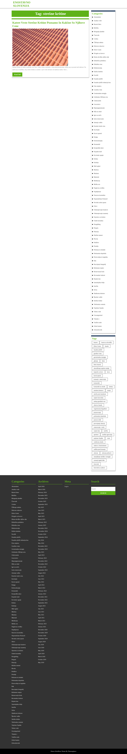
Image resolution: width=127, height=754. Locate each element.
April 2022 (41, 585)
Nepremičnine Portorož (100, 199)
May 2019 (41, 662)
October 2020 (42, 635)
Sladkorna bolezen (99, 293)
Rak (95, 260)
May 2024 (41, 543)
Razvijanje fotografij (100, 264)
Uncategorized (98, 315)
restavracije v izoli (99, 427)
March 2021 (41, 620)
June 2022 (41, 579)
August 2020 (42, 641)
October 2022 (42, 567)
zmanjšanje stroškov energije (102, 456)
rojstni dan (97, 431)
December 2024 (42, 528)
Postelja (96, 246)
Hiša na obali (98, 111)
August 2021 (42, 606)
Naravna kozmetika (99, 195)
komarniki (97, 383)
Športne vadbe (98, 297)
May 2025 (41, 513)
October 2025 (42, 501)
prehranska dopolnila (100, 416)
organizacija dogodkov (100, 409)
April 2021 (41, 617)
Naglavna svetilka (99, 188)
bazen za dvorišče (106, 342)
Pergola (96, 228)
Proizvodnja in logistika (101, 257)
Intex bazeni (97, 364)
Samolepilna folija (99, 282)
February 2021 (42, 623)
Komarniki (97, 144)
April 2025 (41, 516)
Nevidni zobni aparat (100, 202)
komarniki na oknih (99, 386)
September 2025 (43, 504)
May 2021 (41, 615)
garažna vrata (98, 353)
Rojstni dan (97, 279)
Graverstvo (97, 104)
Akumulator (97, 17)
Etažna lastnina (98, 71)
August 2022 (42, 573)
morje (109, 390)
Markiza (96, 170)
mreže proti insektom (100, 394)
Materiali (96, 177)
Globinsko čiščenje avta (101, 97)
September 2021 (43, 603)
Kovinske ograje (98, 155)
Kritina (96, 159)
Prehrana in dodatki (99, 250)
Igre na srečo (97, 115)
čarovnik (96, 464)
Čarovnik (96, 35)
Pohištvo (96, 242)
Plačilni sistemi (98, 235)
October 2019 (42, 659)
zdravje (96, 453)
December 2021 (42, 597)
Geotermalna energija (100, 93)
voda (108, 438)
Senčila (96, 286)
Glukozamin (97, 100)
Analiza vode (98, 20)
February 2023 (42, 558)
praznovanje (97, 412)
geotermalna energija (100, 357)
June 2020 (41, 647)
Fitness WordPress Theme (58, 751)
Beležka (96, 28)
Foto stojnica (97, 86)
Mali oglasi (97, 166)
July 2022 (41, 576)
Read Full (18, 75)
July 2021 (41, 609)
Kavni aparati (98, 133)
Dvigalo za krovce (99, 53)
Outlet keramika (98, 220)
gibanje (96, 361)
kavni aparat (97, 375)
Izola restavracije (99, 119)
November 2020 (43, 632)
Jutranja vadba (98, 122)
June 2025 (41, 510)
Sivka (95, 290)
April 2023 (41, 555)
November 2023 (43, 549)
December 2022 (42, 561)
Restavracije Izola (99, 271)
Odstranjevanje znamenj (101, 213)
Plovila (96, 239)
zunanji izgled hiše (99, 460)
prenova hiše (97, 420)
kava (108, 372)
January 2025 (42, 525)
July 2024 (41, 540)
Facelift (96, 75)
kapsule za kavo (98, 372)
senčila (106, 431)
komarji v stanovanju (100, 379)
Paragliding (97, 224)
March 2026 (41, 489)
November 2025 (43, 498)
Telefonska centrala (99, 304)
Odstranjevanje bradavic (101, 210)
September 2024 (43, 537)
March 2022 (41, 588)
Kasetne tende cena (99, 126)
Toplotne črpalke (99, 308)
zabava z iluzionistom (100, 445)
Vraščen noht (98, 322)
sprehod (96, 434)
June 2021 (41, 612)
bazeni (96, 342)
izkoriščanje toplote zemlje (101, 368)
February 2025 (42, 522)
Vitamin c (96, 319)
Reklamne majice (99, 268)
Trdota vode (97, 311)
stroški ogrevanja (107, 434)
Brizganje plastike (99, 31)
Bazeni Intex (97, 24)
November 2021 (43, 600)
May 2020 (41, 650)
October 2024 (42, 534)
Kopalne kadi (98, 151)
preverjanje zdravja (99, 423)
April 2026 (41, 486)
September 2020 (43, 638)
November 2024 (43, 531)
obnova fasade (98, 405)
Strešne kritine (98, 301)
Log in (66, 486)
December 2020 (42, 629)
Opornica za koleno (99, 217)
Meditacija (97, 180)
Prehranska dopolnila (100, 253)
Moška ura (97, 184)
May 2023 (41, 552)
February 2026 (42, 492)
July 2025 (41, 507)
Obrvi (95, 206)
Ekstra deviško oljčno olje (101, 57)
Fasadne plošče (98, 79)
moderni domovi (98, 390)
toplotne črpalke (98, 438)
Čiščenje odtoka (98, 42)
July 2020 (41, 644)
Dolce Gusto (97, 50)
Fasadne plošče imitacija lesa (102, 82)
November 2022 (43, 564)
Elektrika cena (98, 64)
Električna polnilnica (100, 60)
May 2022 (41, 582)
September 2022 (43, 570)
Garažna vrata (98, 90)
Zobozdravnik (98, 330)
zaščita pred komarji (99, 449)
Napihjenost (97, 191)
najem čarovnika (98, 397)
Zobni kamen (98, 326)
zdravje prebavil (106, 453)
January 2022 (42, 594)
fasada (107, 346)
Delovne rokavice (99, 46)
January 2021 (42, 626)
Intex (103, 361)
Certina (96, 39)
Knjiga (96, 137)
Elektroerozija (98, 68)
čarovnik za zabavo (99, 467)
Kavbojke (97, 130)
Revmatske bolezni (99, 275)
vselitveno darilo (98, 442)
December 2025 (42, 495)
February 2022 (42, 591)
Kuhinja (96, 162)
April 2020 (41, 653)
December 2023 (42, 546)
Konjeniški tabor (99, 148)
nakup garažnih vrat (99, 401)
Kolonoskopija (98, 140)
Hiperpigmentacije (99, 108)
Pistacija (96, 231)
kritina (111, 386)
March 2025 (41, 519)
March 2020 (41, 656)
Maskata (96, 173)
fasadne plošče (98, 350)
